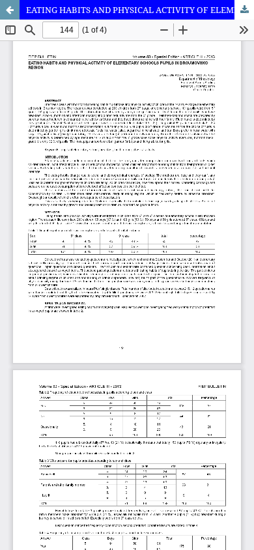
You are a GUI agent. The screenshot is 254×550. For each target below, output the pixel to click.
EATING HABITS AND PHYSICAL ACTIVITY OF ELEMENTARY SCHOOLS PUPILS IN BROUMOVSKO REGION (140, 10)
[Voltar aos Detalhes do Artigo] (10, 10)
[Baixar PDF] (244, 10)
